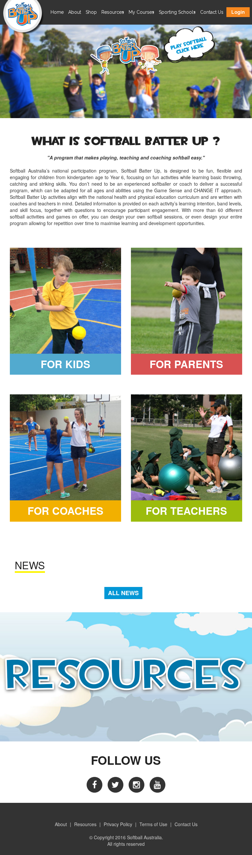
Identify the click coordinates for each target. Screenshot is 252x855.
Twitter (115, 785)
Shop (91, 12)
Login (238, 12)
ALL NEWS (123, 593)
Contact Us (211, 12)
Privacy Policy (118, 824)
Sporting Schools (177, 12)
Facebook (94, 785)
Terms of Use (153, 824)
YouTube (157, 785)
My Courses (141, 12)
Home (57, 12)
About (74, 12)
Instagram (136, 785)
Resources (112, 12)
